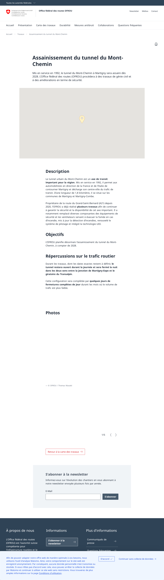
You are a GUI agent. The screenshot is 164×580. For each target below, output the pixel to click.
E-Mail (49, 491)
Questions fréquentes (99, 550)
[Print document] (156, 44)
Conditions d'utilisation (50, 573)
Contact (154, 11)
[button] (82, 119)
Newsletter (134, 11)
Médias (145, 11)
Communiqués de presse (96, 541)
